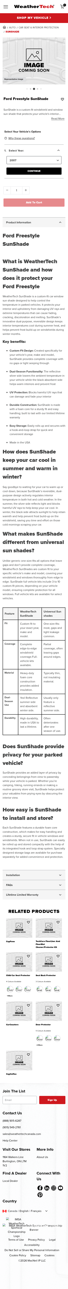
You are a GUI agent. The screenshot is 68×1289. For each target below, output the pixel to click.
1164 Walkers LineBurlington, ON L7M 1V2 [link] (15, 1161)
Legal (52, 1240)
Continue (34, 171)
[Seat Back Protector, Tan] (48, 989)
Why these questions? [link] (21, 138)
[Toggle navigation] (5, 7)
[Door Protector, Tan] (48, 1039)
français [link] (36, 1211)
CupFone (10, 941)
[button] (30, 89)
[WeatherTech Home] (34, 6)
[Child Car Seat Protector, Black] (10, 989)
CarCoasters (12, 1024)
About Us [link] (42, 1157)
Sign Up (52, 1100)
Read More (58, 119)
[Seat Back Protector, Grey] (57, 989)
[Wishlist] (62, 99)
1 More (10, 995)
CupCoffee (11, 1074)
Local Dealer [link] (10, 1181)
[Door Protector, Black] (40, 1039)
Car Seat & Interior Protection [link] (39, 27)
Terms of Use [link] (16, 1240)
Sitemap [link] (35, 1255)
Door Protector (43, 1024)
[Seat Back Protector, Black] (40, 989)
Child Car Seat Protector (18, 975)
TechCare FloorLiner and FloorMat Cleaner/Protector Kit (48, 944)
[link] (4, 27)
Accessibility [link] (32, 1245)
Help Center (10, 1141)
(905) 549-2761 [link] (12, 1127)
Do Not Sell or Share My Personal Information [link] (32, 1250)
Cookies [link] (49, 1255)
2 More (40, 1045)
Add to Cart (34, 202)
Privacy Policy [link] (36, 1240)
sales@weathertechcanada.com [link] (22, 1134)
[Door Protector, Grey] (57, 1039)
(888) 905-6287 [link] (12, 1121)
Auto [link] (12, 27)
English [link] (24, 1211)
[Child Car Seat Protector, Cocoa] (19, 989)
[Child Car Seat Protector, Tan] (28, 989)
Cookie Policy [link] (17, 1255)
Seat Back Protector (46, 975)
